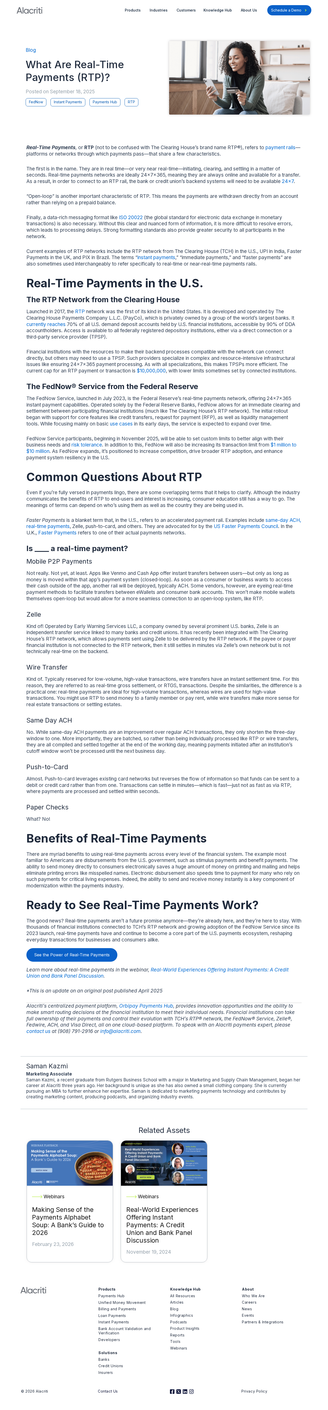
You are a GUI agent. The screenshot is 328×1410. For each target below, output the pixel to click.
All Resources (182, 1296)
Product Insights (185, 1328)
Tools (175, 1341)
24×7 (288, 181)
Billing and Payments (117, 1309)
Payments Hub (105, 102)
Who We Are (253, 1296)
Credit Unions (110, 1366)
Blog (31, 50)
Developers (109, 1339)
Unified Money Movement (122, 1302)
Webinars (178, 1348)
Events (248, 1315)
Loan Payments (112, 1315)
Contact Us (108, 1391)
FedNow (36, 102)
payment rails (280, 147)
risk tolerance (86, 445)
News (247, 1309)
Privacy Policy (254, 1391)
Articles (177, 1302)
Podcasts (178, 1322)
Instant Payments (68, 102)
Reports (177, 1335)
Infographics (181, 1315)
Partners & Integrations (263, 1322)
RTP (131, 102)
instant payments (156, 257)
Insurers (105, 1372)
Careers (249, 1302)
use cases (121, 424)
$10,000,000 (151, 371)
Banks (103, 1359)
